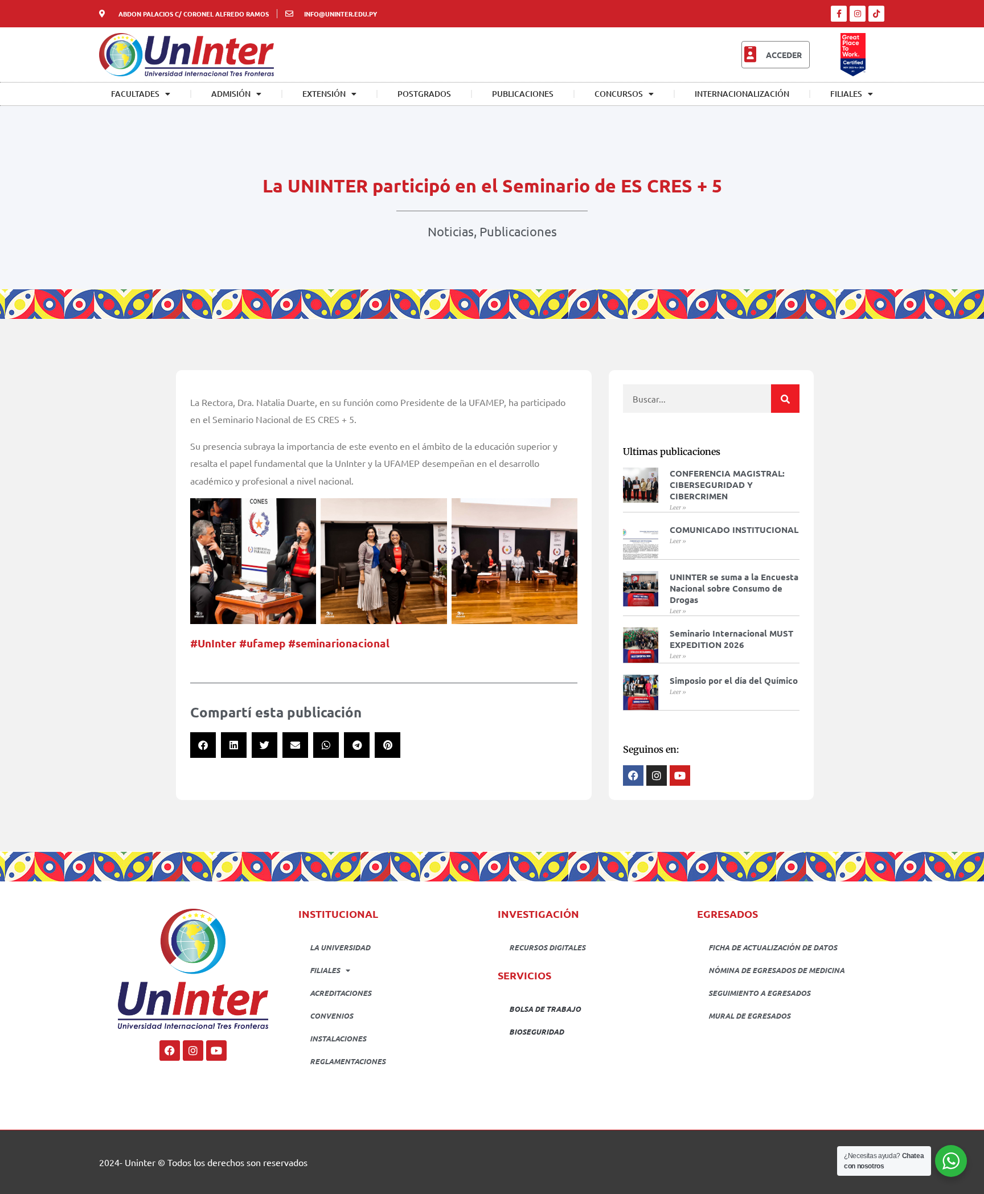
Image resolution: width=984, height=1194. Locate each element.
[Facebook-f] (839, 14)
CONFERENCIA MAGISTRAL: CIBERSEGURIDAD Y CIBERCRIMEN (727, 484)
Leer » (678, 507)
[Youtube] (216, 1050)
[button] (203, 745)
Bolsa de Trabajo (545, 1009)
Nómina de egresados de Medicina (776, 970)
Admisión (231, 93)
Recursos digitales (547, 947)
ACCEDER (784, 55)
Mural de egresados (749, 1015)
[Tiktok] (876, 14)
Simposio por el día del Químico (734, 680)
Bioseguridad (536, 1031)
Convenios (331, 1015)
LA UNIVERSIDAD (340, 947)
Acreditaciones (340, 993)
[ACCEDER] (750, 55)
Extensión (324, 93)
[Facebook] (169, 1050)
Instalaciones (338, 1038)
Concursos (618, 93)
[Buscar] (785, 398)
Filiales (846, 93)
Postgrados (424, 93)
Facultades (135, 93)
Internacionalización (742, 93)
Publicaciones (523, 93)
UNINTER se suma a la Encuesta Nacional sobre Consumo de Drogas (734, 588)
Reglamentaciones (348, 1061)
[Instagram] (858, 14)
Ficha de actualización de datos (772, 947)
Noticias (451, 231)
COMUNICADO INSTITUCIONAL (734, 529)
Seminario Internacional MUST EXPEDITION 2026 (731, 638)
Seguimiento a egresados (759, 993)
